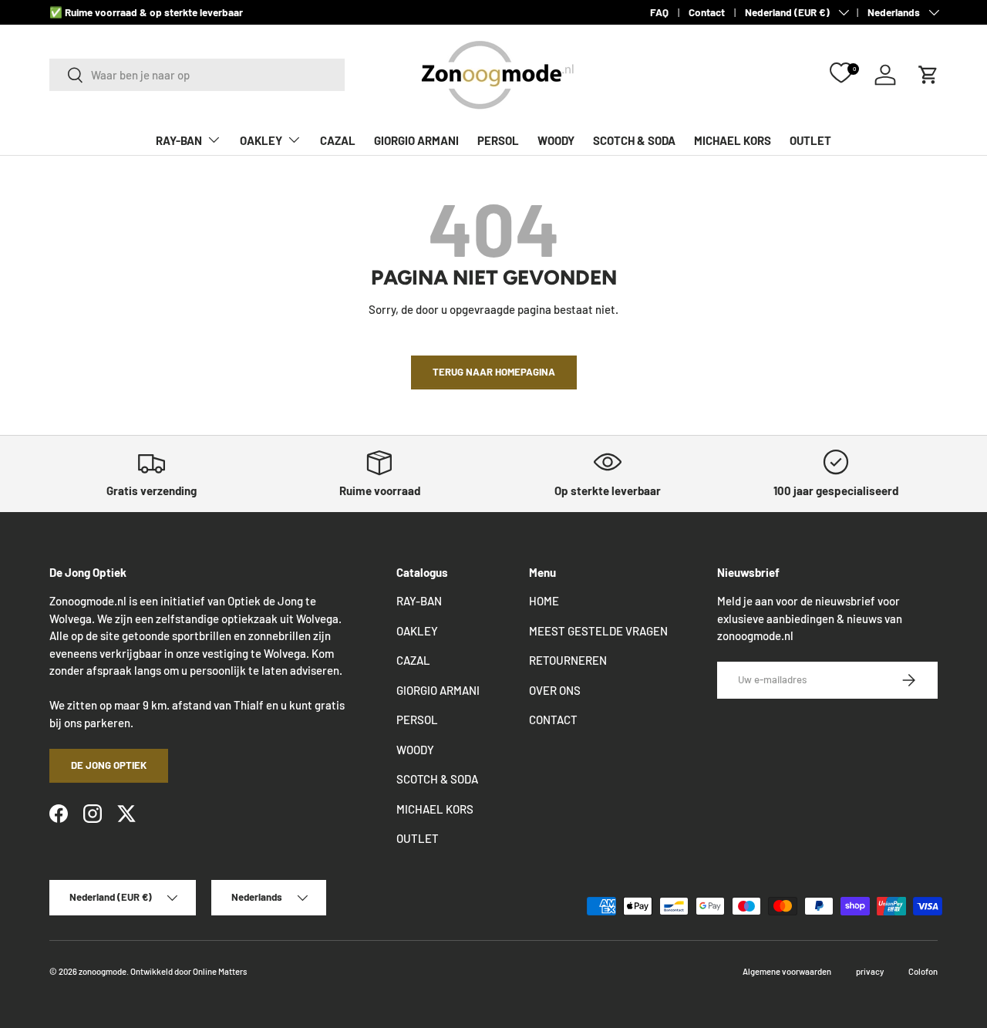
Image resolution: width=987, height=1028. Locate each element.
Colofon (923, 971)
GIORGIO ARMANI (416, 140)
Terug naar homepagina (494, 372)
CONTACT (553, 719)
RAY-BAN (179, 140)
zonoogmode (102, 971)
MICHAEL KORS (732, 140)
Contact (707, 12)
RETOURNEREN (568, 660)
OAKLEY (261, 140)
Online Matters (220, 971)
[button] (928, 75)
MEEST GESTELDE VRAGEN (598, 631)
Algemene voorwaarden (787, 971)
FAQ (659, 12)
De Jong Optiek (109, 765)
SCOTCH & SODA (634, 140)
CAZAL (337, 140)
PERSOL (498, 140)
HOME (544, 601)
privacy (870, 971)
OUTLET (810, 140)
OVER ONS (555, 690)
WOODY (555, 140)
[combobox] (197, 75)
